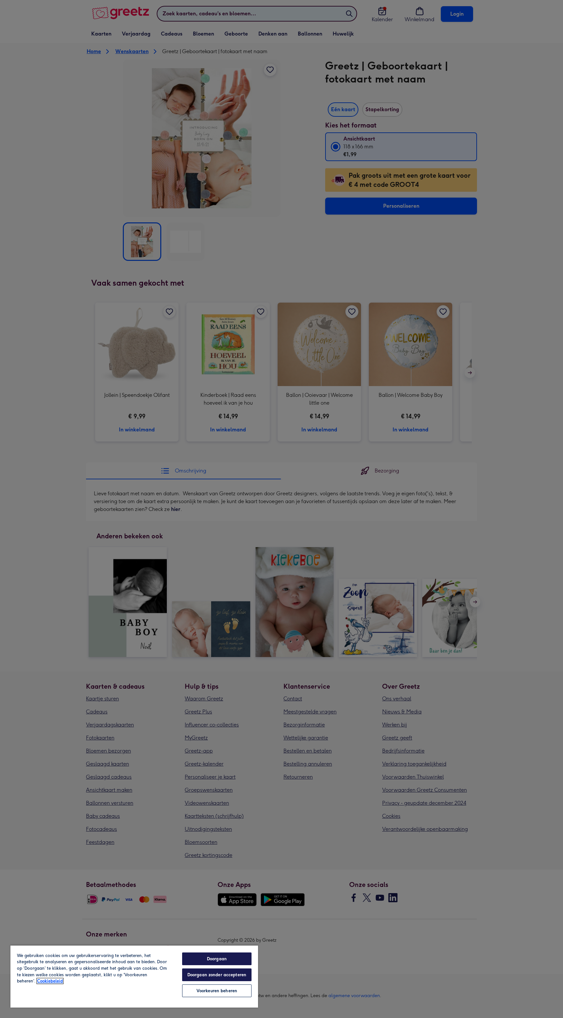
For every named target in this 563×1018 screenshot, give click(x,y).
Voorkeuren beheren (216, 990)
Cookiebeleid (50, 981)
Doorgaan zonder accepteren (216, 974)
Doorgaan (217, 958)
